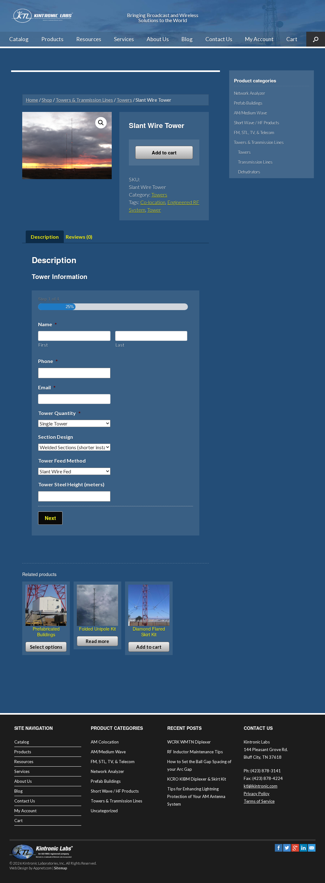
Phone (48, 361)
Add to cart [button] (149, 647)
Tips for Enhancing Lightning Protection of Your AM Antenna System (196, 796)
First (43, 344)
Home (32, 100)
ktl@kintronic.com (260, 786)
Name (47, 324)
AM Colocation (105, 741)
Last (120, 344)
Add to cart (164, 152)
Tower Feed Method (62, 461)
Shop (47, 100)
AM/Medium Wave (250, 112)
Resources (88, 39)
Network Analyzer (249, 93)
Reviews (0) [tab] (79, 237)
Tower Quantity (59, 413)
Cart (291, 39)
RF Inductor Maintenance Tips (195, 751)
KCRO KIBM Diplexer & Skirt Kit (196, 779)
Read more (97, 641)
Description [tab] (45, 237)
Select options (46, 647)
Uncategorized (104, 810)
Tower (154, 210)
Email (47, 387)
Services (124, 39)
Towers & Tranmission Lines (84, 100)
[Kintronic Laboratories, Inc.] (43, 16)
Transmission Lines (255, 162)
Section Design (55, 437)
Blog (187, 39)
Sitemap (60, 868)
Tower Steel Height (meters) (71, 484)
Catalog (19, 39)
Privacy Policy (256, 793)
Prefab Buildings (248, 103)
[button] (101, 122)
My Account (259, 39)
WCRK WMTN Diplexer (189, 741)
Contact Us (218, 39)
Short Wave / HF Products (256, 122)
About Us (158, 39)
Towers (124, 100)
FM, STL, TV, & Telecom (254, 132)
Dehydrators (249, 171)
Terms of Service (259, 801)
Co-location (152, 202)
